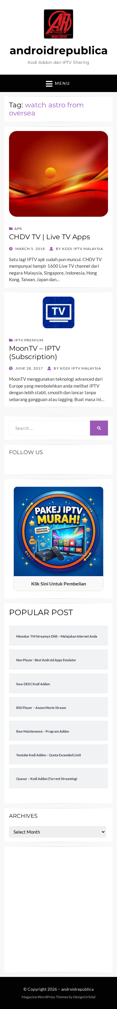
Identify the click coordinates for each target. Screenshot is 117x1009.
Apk (18, 228)
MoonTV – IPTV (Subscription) (34, 352)
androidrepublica (59, 50)
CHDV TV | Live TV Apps (49, 237)
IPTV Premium (29, 340)
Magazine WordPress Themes (45, 997)
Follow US (26, 452)
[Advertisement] (58, 909)
